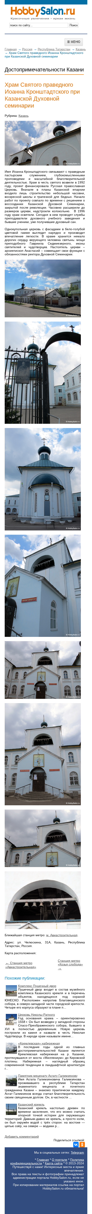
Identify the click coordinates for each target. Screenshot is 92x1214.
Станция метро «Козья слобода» (70, 964)
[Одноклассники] (82, 1144)
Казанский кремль (31, 1104)
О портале (59, 1159)
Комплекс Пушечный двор (37, 986)
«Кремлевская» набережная (39, 1043)
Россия (27, 49)
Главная (11, 49)
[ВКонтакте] (76, 1144)
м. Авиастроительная (61, 935)
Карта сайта (54, 1163)
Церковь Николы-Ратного (36, 1014)
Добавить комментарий (22, 1136)
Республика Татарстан (54, 49)
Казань (81, 49)
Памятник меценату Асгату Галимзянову (47, 1075)
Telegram (77, 1152)
